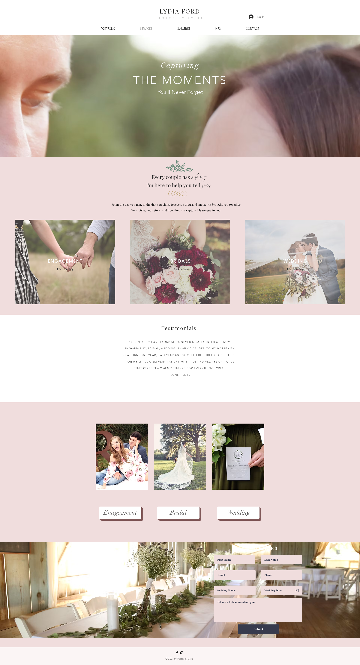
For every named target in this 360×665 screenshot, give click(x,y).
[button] (122, 457)
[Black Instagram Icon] (182, 653)
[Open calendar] (297, 590)
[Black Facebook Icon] (177, 653)
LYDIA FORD (180, 11)
